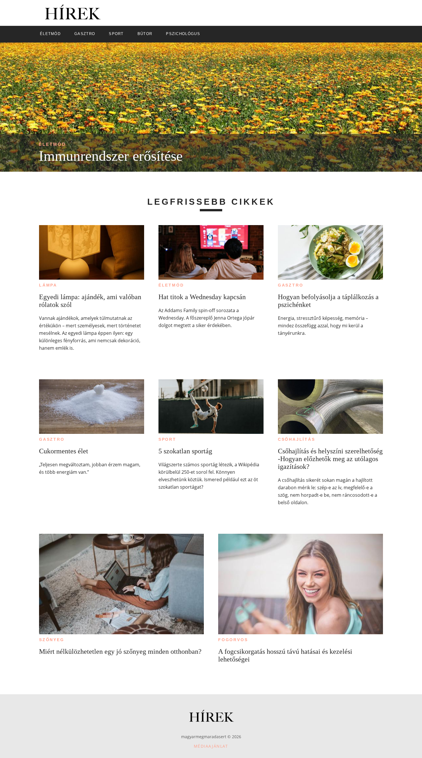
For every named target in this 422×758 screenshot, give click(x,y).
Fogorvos (233, 639)
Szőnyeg (51, 639)
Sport (167, 439)
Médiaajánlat (211, 746)
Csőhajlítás (296, 439)
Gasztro (290, 285)
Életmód (52, 144)
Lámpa (48, 285)
